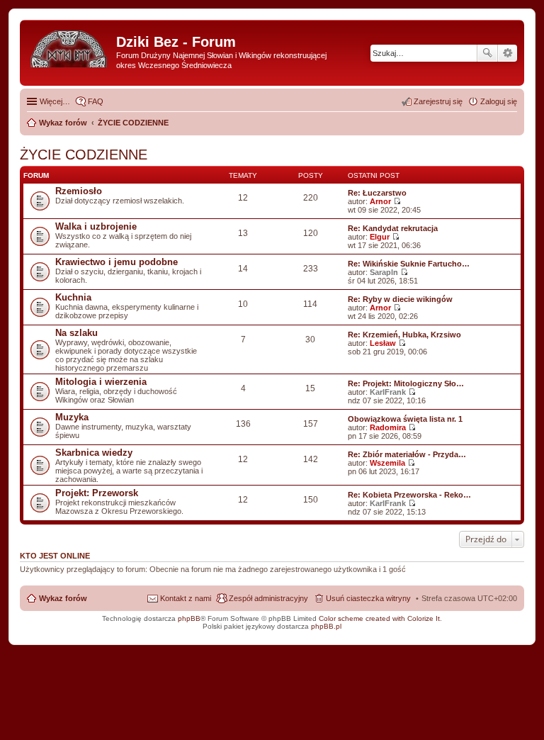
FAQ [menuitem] (95, 101)
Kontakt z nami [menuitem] (185, 598)
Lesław (383, 343)
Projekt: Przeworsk (96, 493)
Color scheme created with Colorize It (379, 618)
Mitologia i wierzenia (101, 381)
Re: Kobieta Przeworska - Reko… (409, 494)
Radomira (388, 427)
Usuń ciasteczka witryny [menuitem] (368, 598)
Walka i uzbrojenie (96, 226)
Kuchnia (73, 297)
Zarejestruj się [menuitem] (438, 101)
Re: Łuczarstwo (377, 193)
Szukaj (487, 53)
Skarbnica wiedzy (93, 452)
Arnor (380, 201)
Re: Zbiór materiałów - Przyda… (407, 454)
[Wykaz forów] (69, 46)
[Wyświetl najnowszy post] (397, 201)
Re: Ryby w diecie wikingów (400, 299)
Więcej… (55, 101)
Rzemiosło (78, 191)
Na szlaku (76, 332)
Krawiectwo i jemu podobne (116, 262)
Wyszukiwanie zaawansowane (507, 53)
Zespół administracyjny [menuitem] (268, 598)
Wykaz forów (63, 598)
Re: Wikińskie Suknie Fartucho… (409, 263)
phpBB (189, 618)
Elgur (380, 236)
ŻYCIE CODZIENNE (83, 154)
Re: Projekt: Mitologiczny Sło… (406, 383)
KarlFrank (388, 392)
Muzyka (72, 417)
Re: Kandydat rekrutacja (393, 228)
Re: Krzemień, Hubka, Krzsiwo (404, 334)
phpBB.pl (326, 626)
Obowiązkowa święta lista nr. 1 (405, 419)
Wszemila (387, 463)
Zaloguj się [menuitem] (498, 101)
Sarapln (384, 272)
